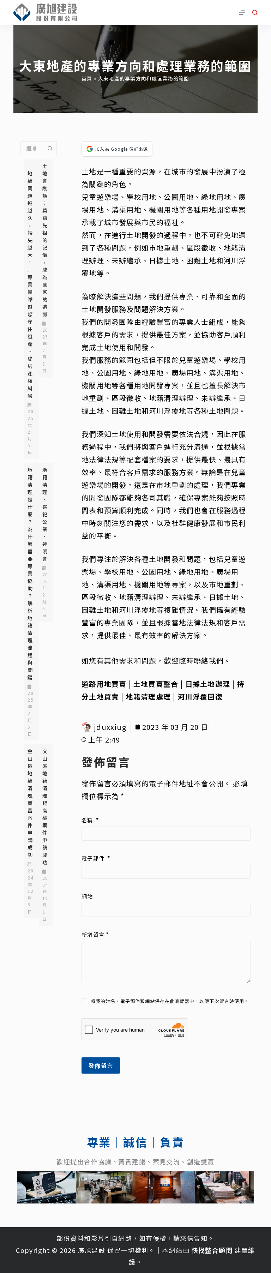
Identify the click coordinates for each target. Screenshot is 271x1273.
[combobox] (32, 148)
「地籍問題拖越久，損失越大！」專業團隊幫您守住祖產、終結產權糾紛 (30, 280)
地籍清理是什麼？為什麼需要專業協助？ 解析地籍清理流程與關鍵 (30, 573)
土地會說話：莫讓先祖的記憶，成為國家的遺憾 (45, 240)
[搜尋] (255, 12)
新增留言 (95, 934)
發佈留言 (101, 1065)
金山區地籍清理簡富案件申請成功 (30, 802)
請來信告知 (190, 1238)
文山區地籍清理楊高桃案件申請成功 (45, 806)
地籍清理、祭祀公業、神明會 (45, 514)
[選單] (242, 12)
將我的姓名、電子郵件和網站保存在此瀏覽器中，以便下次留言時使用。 (170, 1001)
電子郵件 (96, 858)
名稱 (90, 820)
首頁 (87, 78)
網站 (87, 896)
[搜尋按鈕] (49, 148)
